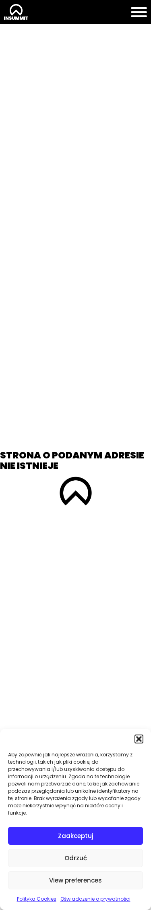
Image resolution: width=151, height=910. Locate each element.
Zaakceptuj (75, 836)
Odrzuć (75, 858)
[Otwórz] (139, 12)
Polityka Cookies (36, 898)
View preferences (75, 880)
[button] (139, 739)
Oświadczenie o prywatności (95, 898)
